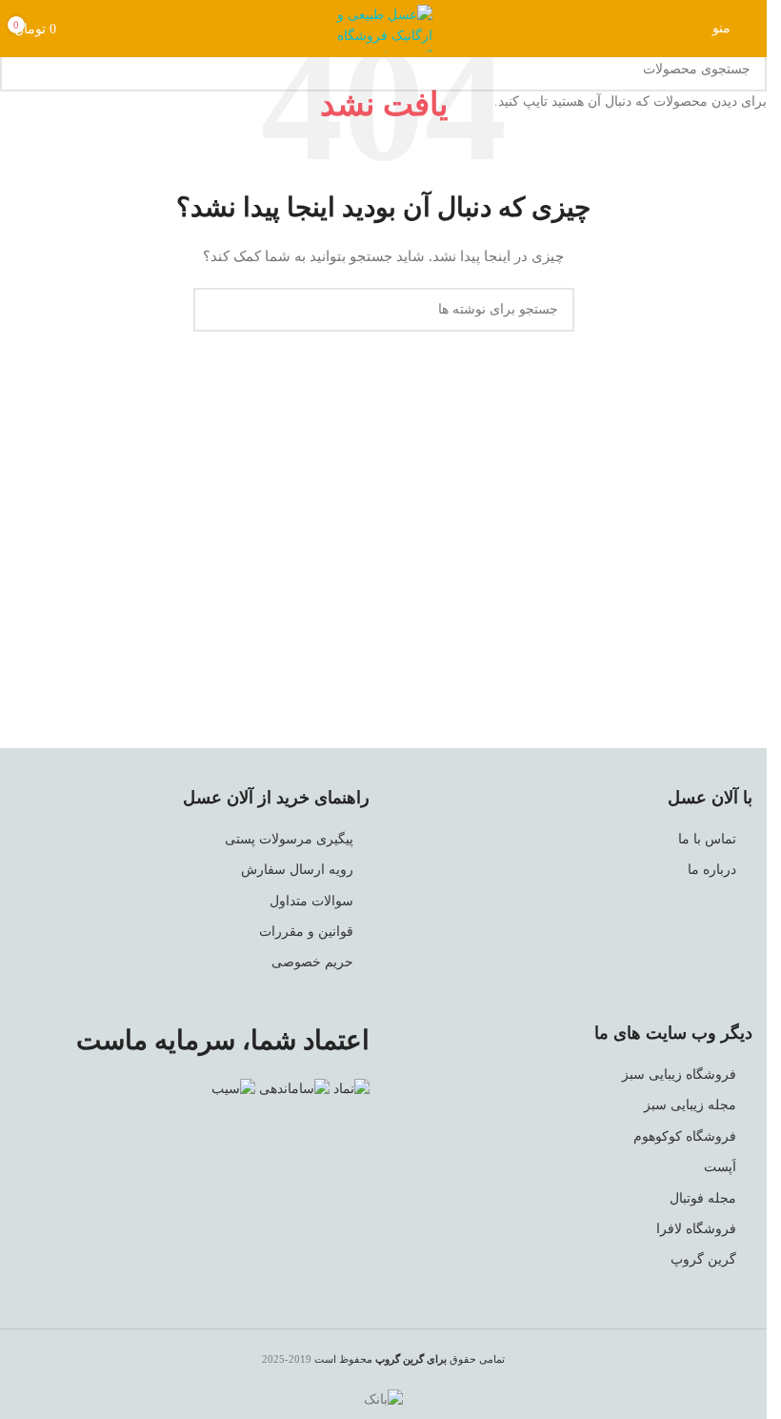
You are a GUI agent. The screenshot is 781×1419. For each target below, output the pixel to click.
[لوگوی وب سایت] (383, 27)
